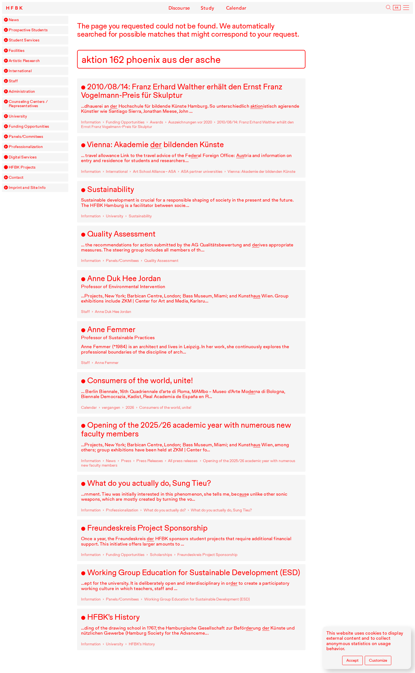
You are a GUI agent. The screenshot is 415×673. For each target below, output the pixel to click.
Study (207, 8)
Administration (22, 91)
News (14, 20)
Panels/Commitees (26, 136)
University (18, 116)
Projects (22, 167)
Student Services (24, 40)
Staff (13, 81)
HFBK (15, 8)
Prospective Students (28, 30)
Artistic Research (24, 61)
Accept (352, 660)
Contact (16, 177)
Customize (378, 660)
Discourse (179, 8)
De (397, 7)
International (20, 71)
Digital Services (23, 157)
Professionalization (26, 147)
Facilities (17, 50)
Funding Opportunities (29, 126)
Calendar (236, 8)
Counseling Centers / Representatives (28, 104)
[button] (6, 20)
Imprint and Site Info (27, 188)
